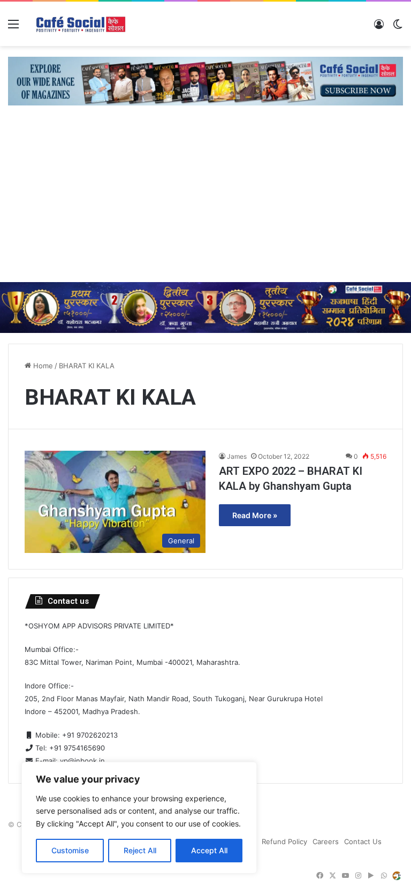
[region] (139, 818)
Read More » (254, 515)
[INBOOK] (396, 875)
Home (42, 365)
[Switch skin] (397, 28)
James (237, 456)
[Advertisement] (205, 202)
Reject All (140, 850)
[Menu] (13, 28)
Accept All (209, 850)
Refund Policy (284, 841)
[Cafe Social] (82, 24)
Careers (326, 841)
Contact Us (363, 841)
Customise (70, 850)
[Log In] (379, 28)
